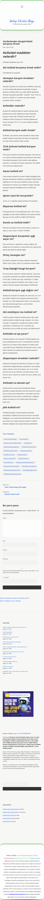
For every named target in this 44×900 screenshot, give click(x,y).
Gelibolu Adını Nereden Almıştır (11, 809)
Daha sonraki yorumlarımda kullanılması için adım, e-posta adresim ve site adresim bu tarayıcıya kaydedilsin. (21, 571)
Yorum (4, 518)
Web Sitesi (5, 559)
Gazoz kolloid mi (24, 439)
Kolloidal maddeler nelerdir (10, 451)
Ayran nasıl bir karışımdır (10, 439)
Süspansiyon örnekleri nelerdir (11, 466)
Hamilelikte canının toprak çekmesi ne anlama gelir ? (15, 671)
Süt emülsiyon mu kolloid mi (29, 466)
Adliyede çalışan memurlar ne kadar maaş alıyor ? (15, 627)
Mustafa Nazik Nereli (11, 494)
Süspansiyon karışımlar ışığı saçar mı (25, 462)
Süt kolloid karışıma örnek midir (12, 470)
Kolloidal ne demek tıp (25, 451)
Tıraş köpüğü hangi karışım (29, 470)
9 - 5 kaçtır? (6, 577)
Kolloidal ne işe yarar (9, 454)
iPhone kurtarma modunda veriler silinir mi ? (13, 651)
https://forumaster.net (6, 598)
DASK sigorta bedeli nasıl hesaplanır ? (12, 642)
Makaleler (10, 434)
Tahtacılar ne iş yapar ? (8, 666)
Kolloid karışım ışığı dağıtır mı (11, 447)
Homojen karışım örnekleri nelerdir (12, 443)
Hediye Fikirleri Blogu (22, 21)
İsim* (4, 541)
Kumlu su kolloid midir (9, 458)
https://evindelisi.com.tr (7, 601)
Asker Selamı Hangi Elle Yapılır (15, 487)
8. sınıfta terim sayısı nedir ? (9, 656)
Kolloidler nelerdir (22, 454)
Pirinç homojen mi (8, 462)
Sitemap (18, 601)
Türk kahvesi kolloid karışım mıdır (12, 474)
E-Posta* (5, 550)
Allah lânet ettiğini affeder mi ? (10, 661)
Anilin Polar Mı (6, 821)
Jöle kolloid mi (27, 443)
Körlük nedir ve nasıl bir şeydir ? (11, 637)
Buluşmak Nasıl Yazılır (8, 815)
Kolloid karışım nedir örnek (29, 447)
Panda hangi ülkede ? (8, 632)
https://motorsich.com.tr (21, 598)
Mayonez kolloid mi (23, 458)
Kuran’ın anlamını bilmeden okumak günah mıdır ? (15, 647)
